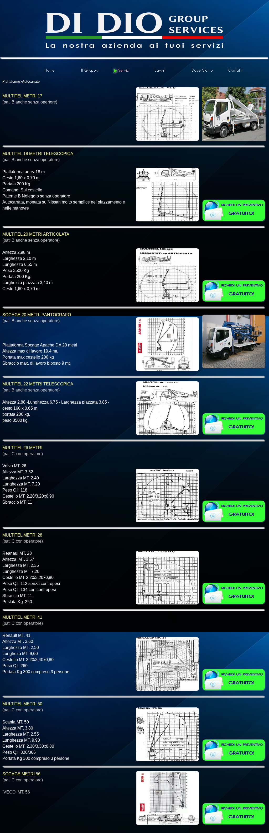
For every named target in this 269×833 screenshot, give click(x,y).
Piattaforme (11, 81)
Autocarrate (31, 81)
